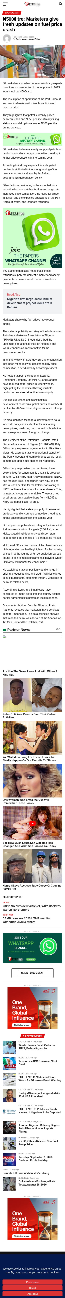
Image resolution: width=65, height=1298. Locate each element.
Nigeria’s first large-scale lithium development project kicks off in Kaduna (29, 303)
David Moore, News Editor (28, 39)
